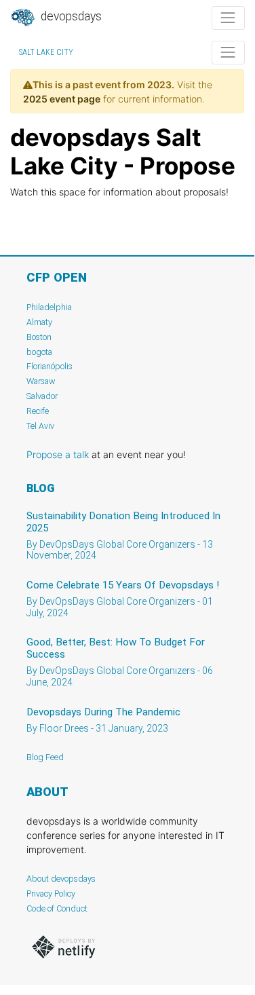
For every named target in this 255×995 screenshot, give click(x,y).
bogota (39, 352)
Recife (37, 411)
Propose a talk (57, 454)
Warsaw (41, 381)
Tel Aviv (40, 426)
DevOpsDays (70, 16)
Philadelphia (49, 307)
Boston (39, 337)
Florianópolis (49, 366)
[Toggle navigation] (228, 18)
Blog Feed (45, 757)
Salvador (42, 396)
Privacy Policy (50, 893)
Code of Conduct (56, 908)
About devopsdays (61, 879)
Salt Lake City (46, 52)
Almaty (39, 322)
